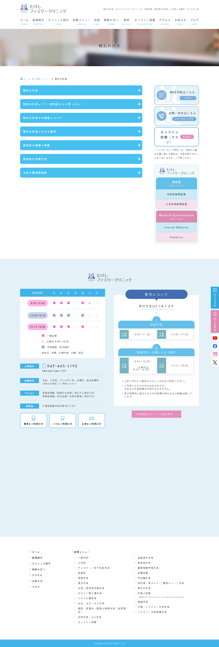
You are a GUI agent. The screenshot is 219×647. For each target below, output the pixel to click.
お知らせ (180, 21)
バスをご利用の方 (62, 423)
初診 (97, 21)
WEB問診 (215, 324)
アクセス (165, 21)
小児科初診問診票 (176, 204)
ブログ (194, 21)
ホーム (24, 21)
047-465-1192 (62, 366)
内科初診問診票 (176, 194)
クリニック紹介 (58, 21)
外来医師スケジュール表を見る (154, 414)
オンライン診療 (145, 21)
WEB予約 (215, 300)
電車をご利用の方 (33, 423)
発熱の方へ (111, 21)
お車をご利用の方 (91, 423)
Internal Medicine (176, 227)
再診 (126, 21)
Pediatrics (176, 237)
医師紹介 (38, 21)
